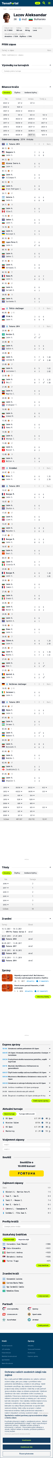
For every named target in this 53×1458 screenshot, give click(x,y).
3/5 (19, 811)
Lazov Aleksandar (15, 9)
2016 (5, 127)
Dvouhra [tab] (7, 93)
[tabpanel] (26, 459)
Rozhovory (31, 1353)
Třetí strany (43, 1413)
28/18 (30, 119)
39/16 (30, 791)
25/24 (18, 111)
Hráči (5, 9)
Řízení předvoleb (26, 1454)
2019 (5, 115)
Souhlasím (26, 1440)
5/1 (44, 119)
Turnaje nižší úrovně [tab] (27, 1114)
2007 (5, 811)
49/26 (18, 135)
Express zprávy (33, 1356)
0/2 (31, 115)
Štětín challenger (16, 308)
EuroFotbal (11, 1320)
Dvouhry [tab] (7, 873)
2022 (5, 107)
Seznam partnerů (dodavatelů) (17, 1434)
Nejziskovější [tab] (9, 1239)
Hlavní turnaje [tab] (9, 1114)
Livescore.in (12, 1314)
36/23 (18, 119)
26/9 (43, 127)
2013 (5, 787)
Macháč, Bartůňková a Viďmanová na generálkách (23, 1067)
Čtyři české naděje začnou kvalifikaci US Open (27, 1072)
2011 (5, 795)
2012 (5, 791)
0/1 (19, 103)
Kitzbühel (13, 468)
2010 (5, 799)
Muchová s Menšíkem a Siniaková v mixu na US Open (27, 1078)
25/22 (30, 787)
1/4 (19, 115)
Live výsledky (12, 1309)
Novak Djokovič (7, 1346)
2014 (5, 135)
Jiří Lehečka (6, 1349)
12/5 (43, 135)
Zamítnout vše (27, 1447)
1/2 (44, 115)
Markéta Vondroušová (9, 1356)
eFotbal (35, 1320)
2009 (5, 803)
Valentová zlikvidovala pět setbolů (21, 1091)
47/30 (18, 131)
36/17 (30, 135)
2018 (5, 119)
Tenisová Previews (34, 1349)
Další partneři (43, 1325)
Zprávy (35, 1309)
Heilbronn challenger (17, 684)
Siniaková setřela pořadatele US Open (23, 1049)
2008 (5, 807)
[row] (26, 103)
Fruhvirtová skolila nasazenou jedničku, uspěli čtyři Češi (27, 1060)
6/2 (43, 787)
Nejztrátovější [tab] (23, 1239)
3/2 (43, 807)
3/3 (43, 791)
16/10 (43, 131)
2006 (5, 815)
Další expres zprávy (40, 1101)
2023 (5, 103)
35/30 (18, 787)
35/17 (30, 127)
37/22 (30, 123)
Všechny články (43, 997)
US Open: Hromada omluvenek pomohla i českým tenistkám (28, 1054)
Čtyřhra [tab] (17, 93)
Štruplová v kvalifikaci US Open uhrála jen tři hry (26, 1096)
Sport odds (36, 1314)
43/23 (18, 791)
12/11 (18, 807)
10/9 (18, 107)
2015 (5, 131)
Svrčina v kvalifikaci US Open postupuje (23, 1087)
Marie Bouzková (7, 1363)
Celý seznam (43, 1296)
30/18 (30, 131)
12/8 (18, 799)
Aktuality (30, 981)
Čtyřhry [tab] (17, 873)
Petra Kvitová (6, 1353)
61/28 (18, 127)
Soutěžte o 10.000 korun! (26, 1164)
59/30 (18, 123)
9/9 (31, 807)
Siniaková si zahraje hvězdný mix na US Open (27, 1083)
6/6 (19, 795)
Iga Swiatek (5, 1360)
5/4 (31, 795)
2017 (5, 123)
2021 (5, 111)
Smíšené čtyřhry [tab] (31, 93)
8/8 (19, 803)
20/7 (43, 123)
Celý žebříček (43, 1265)
